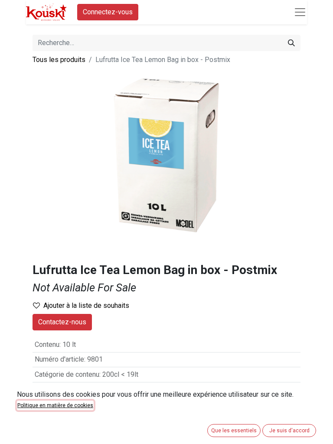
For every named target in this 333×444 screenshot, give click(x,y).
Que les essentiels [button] (234, 431)
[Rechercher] (291, 43)
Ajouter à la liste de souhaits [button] (86, 305)
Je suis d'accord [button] (289, 431)
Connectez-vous (108, 12)
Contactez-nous (62, 322)
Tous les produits (59, 60)
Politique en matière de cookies (55, 405)
